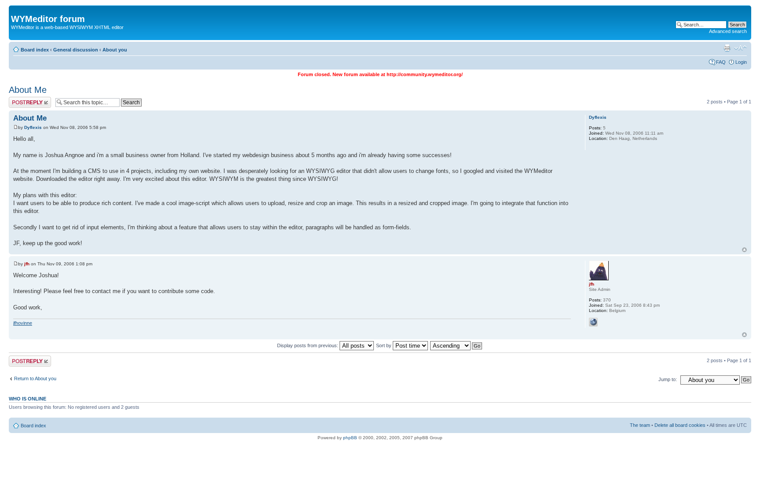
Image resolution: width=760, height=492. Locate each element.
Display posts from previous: (308, 345)
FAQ (721, 62)
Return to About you (35, 378)
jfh (26, 263)
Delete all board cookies (679, 425)
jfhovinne (22, 323)
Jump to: (667, 379)
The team (640, 425)
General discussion (75, 49)
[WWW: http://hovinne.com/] (593, 322)
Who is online (27, 398)
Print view (727, 48)
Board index (35, 49)
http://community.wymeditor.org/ (425, 74)
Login (741, 62)
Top (744, 249)
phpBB (350, 437)
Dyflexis (33, 127)
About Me (28, 90)
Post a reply (21, 99)
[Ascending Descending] (456, 345)
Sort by (384, 345)
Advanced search (728, 31)
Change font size (740, 48)
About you (114, 49)
